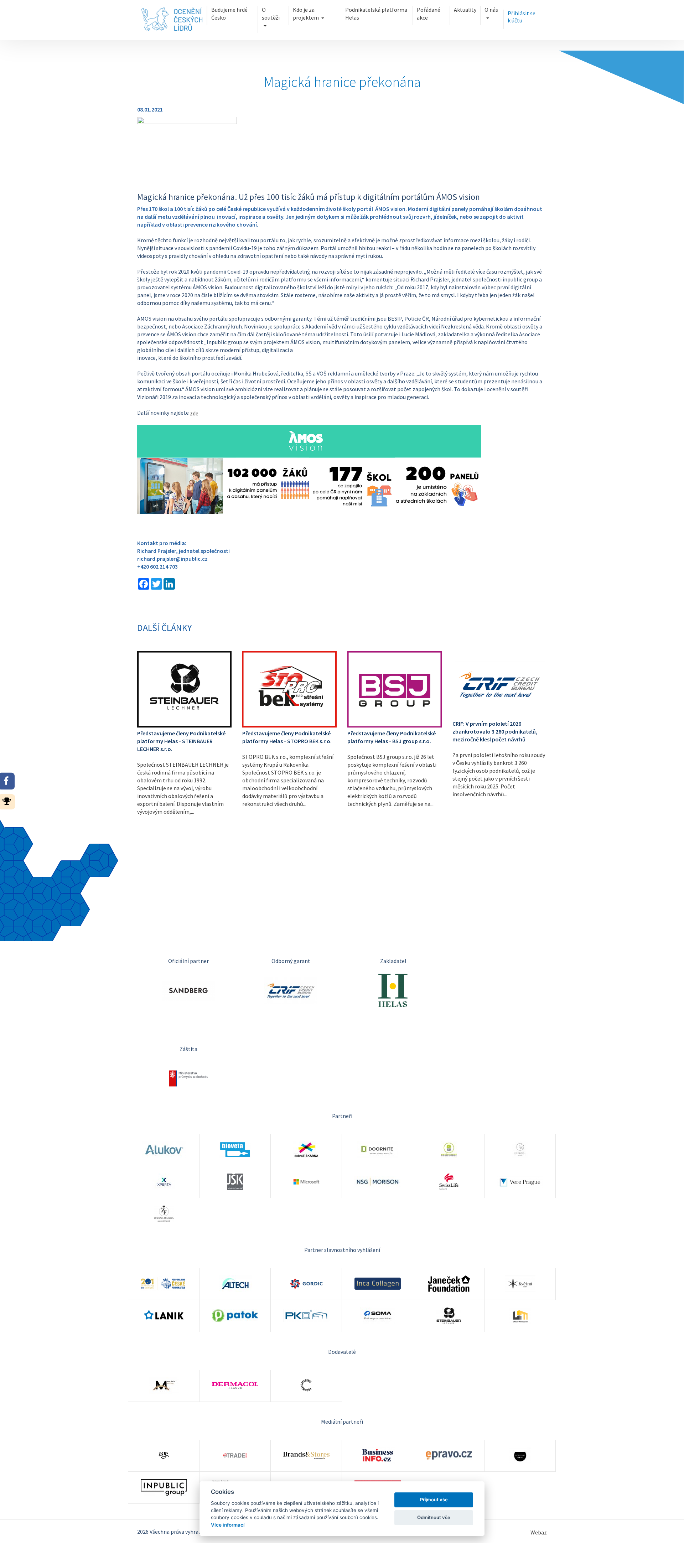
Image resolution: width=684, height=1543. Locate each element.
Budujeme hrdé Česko (229, 13)
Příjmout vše (434, 1499)
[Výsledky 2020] (8, 800)
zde (194, 413)
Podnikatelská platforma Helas (376, 13)
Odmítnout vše (433, 1517)
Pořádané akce (428, 13)
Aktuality (465, 9)
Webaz (538, 1532)
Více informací (228, 1525)
